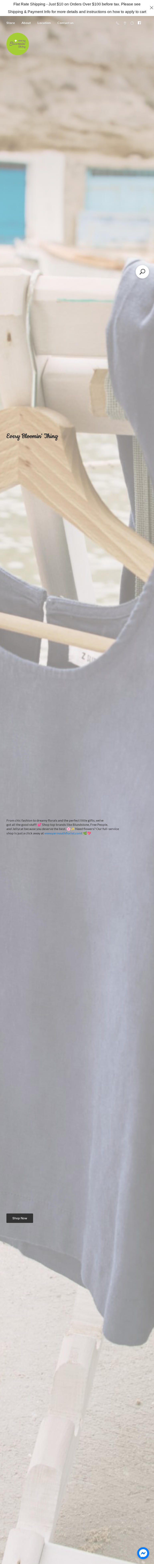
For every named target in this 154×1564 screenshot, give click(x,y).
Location (44, 23)
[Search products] (142, 271)
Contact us (65, 23)
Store (10, 23)
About (26, 23)
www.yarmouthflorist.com (62, 833)
